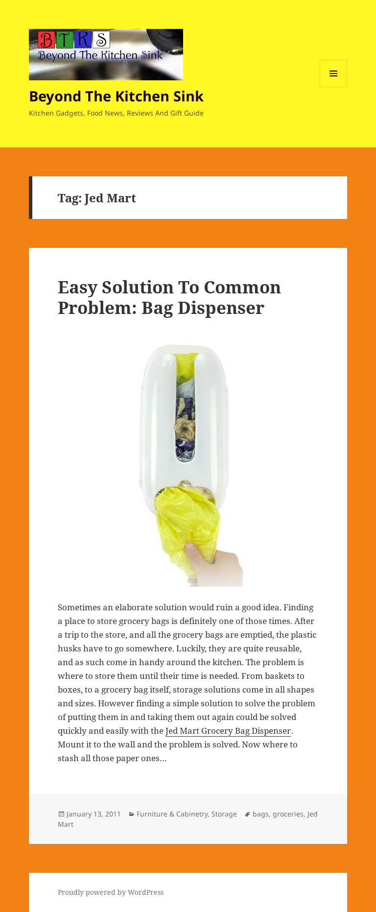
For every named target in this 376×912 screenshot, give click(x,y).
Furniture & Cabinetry (172, 813)
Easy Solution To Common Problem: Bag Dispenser (169, 297)
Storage (224, 813)
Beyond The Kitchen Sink (116, 95)
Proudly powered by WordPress (111, 892)
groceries (288, 813)
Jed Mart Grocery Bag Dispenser (228, 730)
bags (261, 813)
